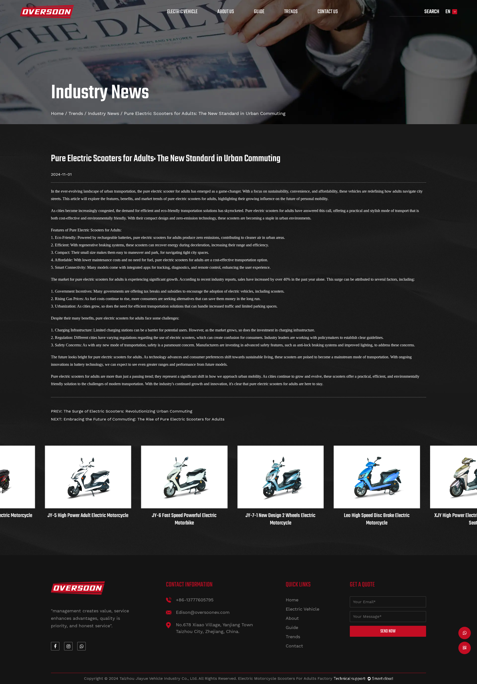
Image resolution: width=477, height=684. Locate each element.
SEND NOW (388, 631)
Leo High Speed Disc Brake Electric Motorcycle (286, 519)
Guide (259, 12)
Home (57, 113)
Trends (291, 12)
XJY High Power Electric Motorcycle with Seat (383, 519)
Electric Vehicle (182, 12)
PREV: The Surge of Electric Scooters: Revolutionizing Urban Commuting (121, 411)
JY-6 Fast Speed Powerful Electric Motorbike (94, 519)
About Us (225, 12)
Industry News (103, 113)
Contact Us (328, 12)
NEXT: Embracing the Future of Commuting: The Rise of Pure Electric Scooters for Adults (137, 419)
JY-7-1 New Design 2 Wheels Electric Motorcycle (190, 519)
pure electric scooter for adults (166, 191)
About (292, 618)
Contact (294, 645)
